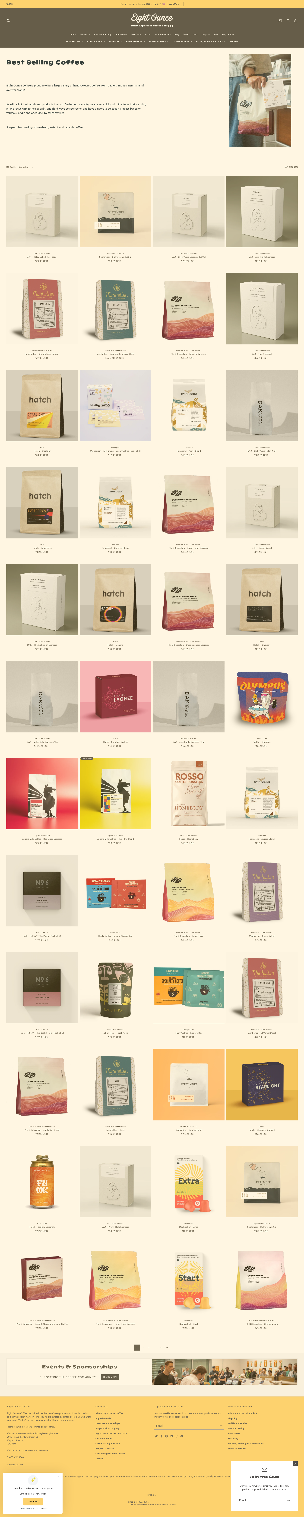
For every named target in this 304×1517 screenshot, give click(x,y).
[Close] (295, 1463)
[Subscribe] (288, 1500)
